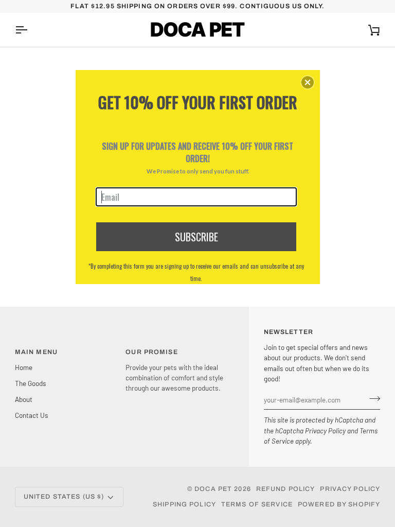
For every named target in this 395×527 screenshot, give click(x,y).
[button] (307, 82)
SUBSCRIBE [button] (196, 236)
